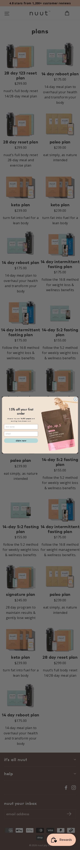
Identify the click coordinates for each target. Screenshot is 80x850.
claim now (21, 440)
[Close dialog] (75, 399)
